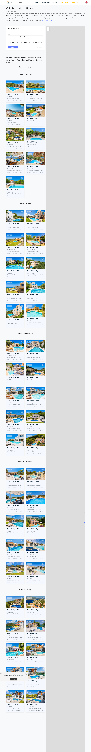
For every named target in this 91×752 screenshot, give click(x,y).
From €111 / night (33, 166)
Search (37, 2)
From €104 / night (13, 166)
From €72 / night (32, 681)
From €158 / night (13, 482)
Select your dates (25, 36)
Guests (9, 40)
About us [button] (54, 2)
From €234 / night (33, 448)
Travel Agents (74, 2)
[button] (48, 28)
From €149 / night (13, 224)
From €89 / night (32, 118)
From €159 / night (33, 354)
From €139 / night (13, 529)
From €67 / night (12, 704)
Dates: (9, 34)
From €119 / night (33, 224)
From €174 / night (13, 424)
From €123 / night (13, 320)
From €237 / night (33, 401)
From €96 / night (12, 657)
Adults (14, 42)
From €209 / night (33, 295)
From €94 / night (12, 94)
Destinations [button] (45, 2)
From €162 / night (33, 529)
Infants (37, 42)
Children (25, 42)
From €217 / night (33, 94)
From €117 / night (13, 553)
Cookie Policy (20, 675)
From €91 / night (12, 142)
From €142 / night (13, 610)
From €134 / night (33, 505)
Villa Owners (64, 2)
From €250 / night (33, 576)
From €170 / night (33, 377)
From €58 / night (12, 190)
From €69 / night (32, 633)
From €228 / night (13, 401)
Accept (13, 679)
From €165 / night (13, 377)
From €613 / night (13, 118)
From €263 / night (13, 448)
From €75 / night (32, 142)
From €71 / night (32, 657)
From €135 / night (13, 271)
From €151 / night (13, 247)
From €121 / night (33, 271)
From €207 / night (33, 553)
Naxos (26, 31)
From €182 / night (33, 424)
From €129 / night (13, 295)
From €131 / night (33, 610)
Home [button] (27, 2)
